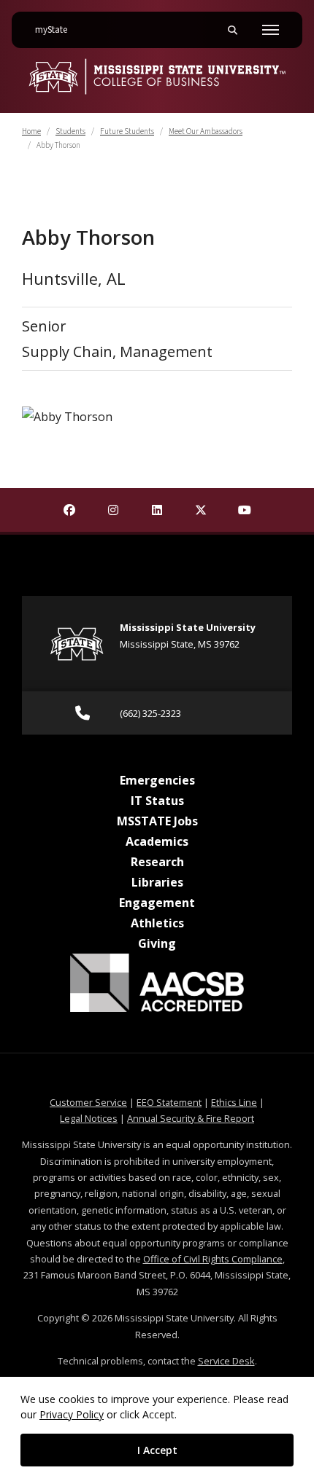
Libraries (157, 882)
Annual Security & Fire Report (190, 1118)
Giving (157, 943)
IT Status (157, 801)
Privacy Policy (71, 1414)
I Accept (157, 1450)
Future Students (127, 131)
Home (31, 131)
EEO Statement (169, 1102)
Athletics (157, 923)
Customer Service (88, 1102)
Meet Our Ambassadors (205, 131)
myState (57, 29)
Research (157, 862)
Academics (157, 841)
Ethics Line (234, 1102)
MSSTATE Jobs (157, 821)
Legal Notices (89, 1118)
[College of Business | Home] (157, 76)
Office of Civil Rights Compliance (213, 1258)
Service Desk (226, 1360)
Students (70, 131)
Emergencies (157, 780)
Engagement (157, 903)
